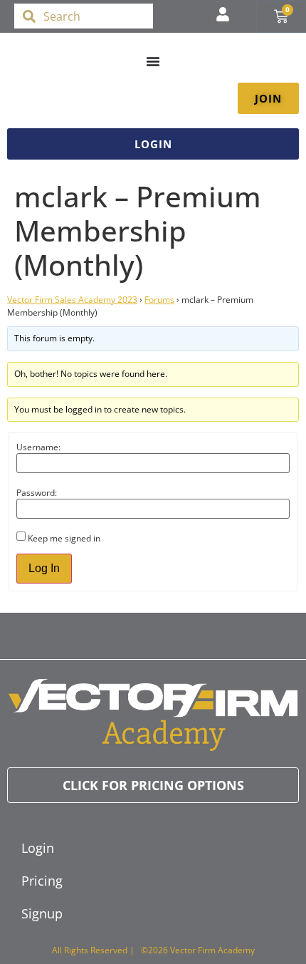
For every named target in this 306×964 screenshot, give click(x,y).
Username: (38, 447)
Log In (44, 568)
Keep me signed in (64, 538)
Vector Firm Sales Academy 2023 (72, 300)
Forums (159, 300)
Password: (36, 493)
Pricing (42, 880)
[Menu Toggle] (153, 61)
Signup (42, 913)
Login (37, 847)
